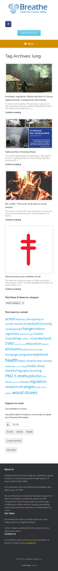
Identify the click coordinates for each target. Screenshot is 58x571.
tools (38, 387)
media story (36, 366)
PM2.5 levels (16, 375)
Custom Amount (14, 440)
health (11, 360)
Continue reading (13, 112)
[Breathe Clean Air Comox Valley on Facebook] (8, 24)
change (27, 328)
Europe (39, 349)
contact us (31, 543)
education (33, 343)
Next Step (11, 449)
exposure (40, 354)
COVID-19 (26, 338)
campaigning (12, 329)
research (12, 386)
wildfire (8, 393)
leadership (10, 366)
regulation (38, 381)
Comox (38, 334)
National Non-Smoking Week (20, 152)
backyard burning (39, 324)
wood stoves (24, 392)
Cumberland (41, 338)
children (39, 329)
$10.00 (10, 431)
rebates (24, 381)
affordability (33, 319)
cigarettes (12, 334)
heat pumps (44, 360)
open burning (32, 371)
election (45, 344)
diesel (16, 344)
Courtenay (13, 338)
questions (16, 382)
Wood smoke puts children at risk (23, 276)
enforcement (28, 349)
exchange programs (18, 355)
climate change (26, 334)
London (18, 366)
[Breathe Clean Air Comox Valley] (29, 8)
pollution (35, 376)
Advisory (21, 319)
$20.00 (19, 431)
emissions (13, 348)
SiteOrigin (27, 565)
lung (24, 366)
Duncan (22, 344)
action (10, 318)
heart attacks (27, 360)
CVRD (9, 343)
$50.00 (29, 431)
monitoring (13, 370)
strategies (27, 386)
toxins (43, 387)
